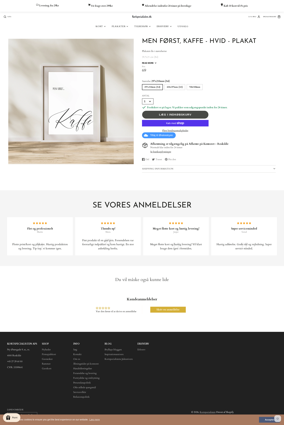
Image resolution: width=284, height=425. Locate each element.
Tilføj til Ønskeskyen (161, 135)
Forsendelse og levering (85, 373)
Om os (76, 359)
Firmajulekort (49, 354)
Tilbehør (141, 26)
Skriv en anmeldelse (168, 309)
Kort (99, 26)
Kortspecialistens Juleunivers (119, 359)
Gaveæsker (47, 359)
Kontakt (77, 354)
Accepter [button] (269, 419)
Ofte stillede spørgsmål (84, 387)
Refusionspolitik (81, 397)
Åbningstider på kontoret (86, 363)
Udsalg (183, 26)
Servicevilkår (79, 392)
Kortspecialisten (208, 412)
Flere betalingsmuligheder (175, 130)
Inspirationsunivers (114, 354)
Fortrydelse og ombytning (86, 378)
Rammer (46, 363)
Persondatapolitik (82, 382)
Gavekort (46, 368)
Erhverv (163, 26)
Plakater (119, 26)
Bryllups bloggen (113, 349)
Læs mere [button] (94, 419)
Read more (148, 63)
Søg (75, 349)
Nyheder (46, 349)
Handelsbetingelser (82, 368)
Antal (145, 95)
